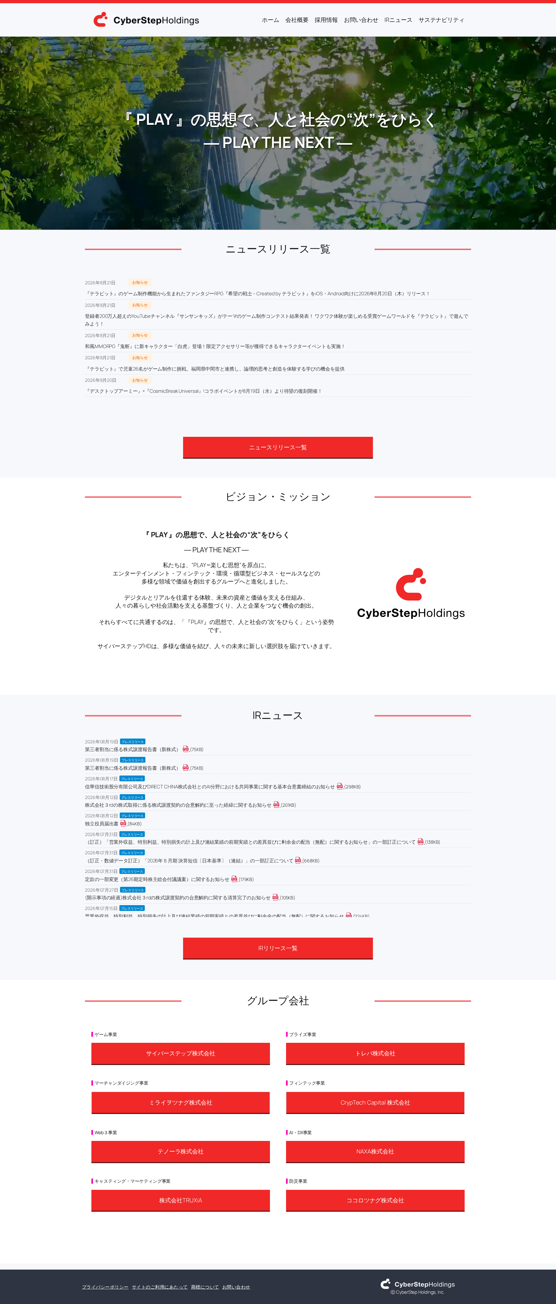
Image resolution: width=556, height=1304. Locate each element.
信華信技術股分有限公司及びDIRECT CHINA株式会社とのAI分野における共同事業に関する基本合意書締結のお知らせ (210, 786)
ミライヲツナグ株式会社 (180, 1102)
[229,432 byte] (352, 916)
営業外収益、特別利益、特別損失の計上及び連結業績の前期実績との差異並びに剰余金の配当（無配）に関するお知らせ (214, 916)
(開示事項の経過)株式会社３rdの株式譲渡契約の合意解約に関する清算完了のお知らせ (178, 897)
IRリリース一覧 (278, 948)
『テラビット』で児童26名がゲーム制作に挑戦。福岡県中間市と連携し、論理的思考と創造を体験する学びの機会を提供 (215, 368)
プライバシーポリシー (105, 1287)
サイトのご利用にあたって (160, 1287)
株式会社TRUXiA (180, 1200)
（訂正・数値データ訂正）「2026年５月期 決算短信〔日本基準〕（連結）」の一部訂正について (189, 860)
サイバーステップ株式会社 (180, 1053)
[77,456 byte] (189, 749)
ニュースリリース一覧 (278, 447)
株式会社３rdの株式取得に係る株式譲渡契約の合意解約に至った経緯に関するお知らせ (178, 805)
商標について (205, 1287)
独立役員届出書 (101, 823)
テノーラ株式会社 (181, 1151)
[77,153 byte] (189, 768)
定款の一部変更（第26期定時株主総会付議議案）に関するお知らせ (157, 879)
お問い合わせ (236, 1287)
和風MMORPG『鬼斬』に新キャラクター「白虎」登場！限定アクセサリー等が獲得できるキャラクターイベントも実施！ (215, 346)
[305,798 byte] (343, 787)
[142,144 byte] (424, 842)
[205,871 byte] (280, 805)
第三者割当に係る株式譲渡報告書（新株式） (133, 749)
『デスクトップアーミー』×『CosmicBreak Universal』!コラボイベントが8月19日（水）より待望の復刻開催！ (203, 391)
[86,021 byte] (126, 824)
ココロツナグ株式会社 (375, 1200)
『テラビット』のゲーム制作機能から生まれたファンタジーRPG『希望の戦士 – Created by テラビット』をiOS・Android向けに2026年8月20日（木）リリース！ (258, 293)
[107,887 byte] (279, 898)
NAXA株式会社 (375, 1151)
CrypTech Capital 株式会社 (375, 1102)
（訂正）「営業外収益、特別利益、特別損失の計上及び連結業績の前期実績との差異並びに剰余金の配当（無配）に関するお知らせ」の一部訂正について (250, 842)
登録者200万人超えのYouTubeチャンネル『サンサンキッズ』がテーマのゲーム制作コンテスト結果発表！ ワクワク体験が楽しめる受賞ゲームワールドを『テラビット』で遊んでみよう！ (276, 320)
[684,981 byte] (301, 861)
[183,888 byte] (237, 879)
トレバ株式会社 (375, 1053)
